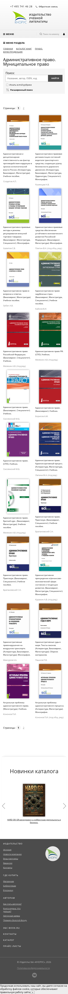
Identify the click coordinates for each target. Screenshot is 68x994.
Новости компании (12, 854)
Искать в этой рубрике (20, 84)
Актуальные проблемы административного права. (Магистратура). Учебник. (16, 705)
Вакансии (7, 863)
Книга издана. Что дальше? (12, 910)
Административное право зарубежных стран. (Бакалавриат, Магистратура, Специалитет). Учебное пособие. (48, 297)
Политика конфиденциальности (33, 968)
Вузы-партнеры (10, 858)
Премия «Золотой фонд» (15, 920)
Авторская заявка (11, 915)
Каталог (8, 940)
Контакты (7, 867)
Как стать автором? (12, 904)
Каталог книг (24, 48)
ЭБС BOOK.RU (11, 927)
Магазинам (8, 881)
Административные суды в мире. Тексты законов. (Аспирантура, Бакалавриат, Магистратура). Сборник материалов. (48, 648)
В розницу (8, 890)
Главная (8, 48)
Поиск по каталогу (51, 34)
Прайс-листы (12, 946)
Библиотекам (9, 885)
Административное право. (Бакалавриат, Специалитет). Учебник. (16, 410)
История (7, 849)
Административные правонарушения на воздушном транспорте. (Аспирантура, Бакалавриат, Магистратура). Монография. (16, 648)
